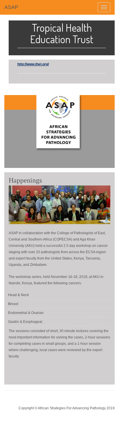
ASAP (11, 7)
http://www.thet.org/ (33, 64)
